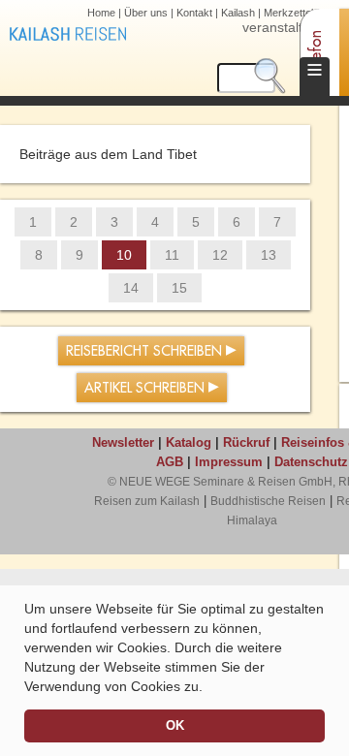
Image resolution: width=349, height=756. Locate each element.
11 (172, 255)
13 (268, 255)
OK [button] (175, 726)
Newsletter (123, 442)
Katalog (188, 442)
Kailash (238, 12)
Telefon (316, 54)
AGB (169, 462)
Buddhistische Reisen (268, 501)
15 (179, 288)
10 (124, 255)
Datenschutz (311, 462)
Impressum (229, 462)
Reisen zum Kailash (147, 501)
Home (101, 12)
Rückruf (246, 442)
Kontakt (194, 12)
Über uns (146, 12)
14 (131, 288)
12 (220, 255)
